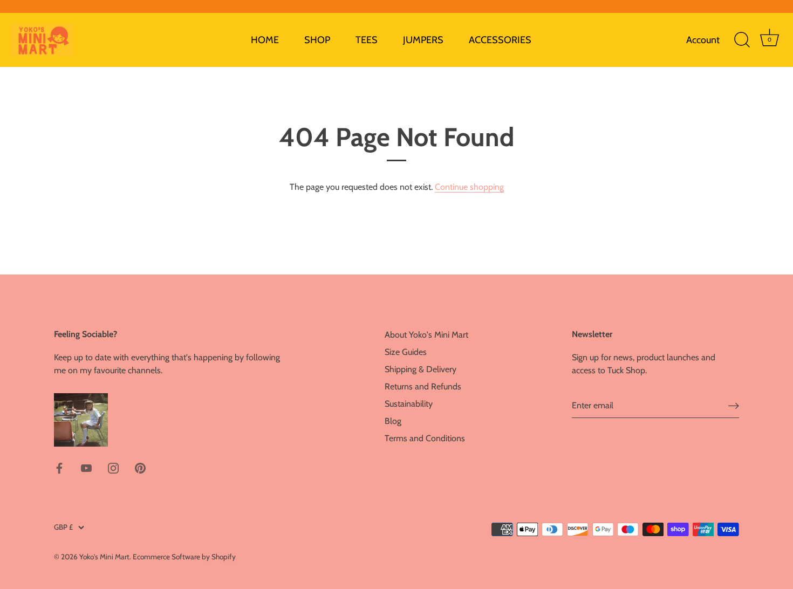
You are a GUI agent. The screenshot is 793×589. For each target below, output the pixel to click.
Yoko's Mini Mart (104, 556)
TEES (367, 40)
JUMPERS (423, 40)
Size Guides (406, 352)
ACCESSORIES (500, 40)
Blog (393, 421)
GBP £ (63, 527)
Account (703, 40)
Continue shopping (469, 187)
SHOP (317, 40)
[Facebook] (59, 467)
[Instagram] (113, 467)
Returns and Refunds (423, 386)
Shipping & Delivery (420, 369)
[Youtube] (86, 467)
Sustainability (409, 404)
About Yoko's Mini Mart (426, 335)
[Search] (742, 40)
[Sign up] (733, 406)
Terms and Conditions (425, 438)
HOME (265, 40)
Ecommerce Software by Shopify (184, 556)
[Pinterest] (140, 467)
